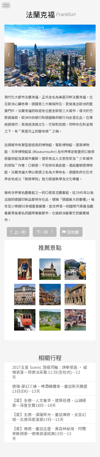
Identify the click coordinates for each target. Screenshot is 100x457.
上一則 (20, 231)
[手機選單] (6, 5)
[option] (50, 55)
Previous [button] (9, 55)
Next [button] (90, 55)
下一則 (42, 231)
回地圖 (73, 231)
